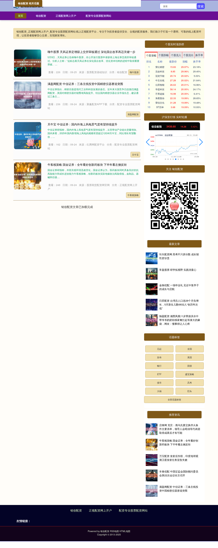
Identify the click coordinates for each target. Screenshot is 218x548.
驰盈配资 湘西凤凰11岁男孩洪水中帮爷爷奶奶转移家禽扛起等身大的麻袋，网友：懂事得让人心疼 (179, 320)
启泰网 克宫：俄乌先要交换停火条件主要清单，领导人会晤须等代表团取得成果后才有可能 (179, 429)
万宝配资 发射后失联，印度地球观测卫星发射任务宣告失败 (178, 458)
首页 (20, 16)
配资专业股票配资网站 (98, 16)
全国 (189, 348)
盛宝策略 (189, 374)
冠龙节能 (159, 75)
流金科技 (159, 71)
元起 (159, 348)
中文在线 (159, 80)
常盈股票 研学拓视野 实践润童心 (177, 270)
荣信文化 (159, 102)
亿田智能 (159, 84)
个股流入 (176, 55)
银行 (159, 365)
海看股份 (159, 98)
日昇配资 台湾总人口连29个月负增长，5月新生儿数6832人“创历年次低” (179, 304)
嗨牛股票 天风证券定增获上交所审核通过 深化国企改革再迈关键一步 (91, 52)
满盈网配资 (133, 114)
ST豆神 (160, 107)
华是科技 (159, 89)
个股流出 (188, 55)
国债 (189, 365)
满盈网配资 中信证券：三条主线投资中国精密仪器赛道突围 (85, 84)
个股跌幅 (163, 55)
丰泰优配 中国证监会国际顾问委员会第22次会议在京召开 (178, 473)
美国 (189, 357)
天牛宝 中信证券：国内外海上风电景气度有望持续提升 (82, 124)
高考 (189, 382)
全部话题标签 (174, 399)
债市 (159, 382)
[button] (148, 142)
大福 (159, 391)
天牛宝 (135, 154)
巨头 (189, 391)
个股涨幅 (151, 55)
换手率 (199, 55)
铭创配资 (41, 16)
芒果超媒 (159, 93)
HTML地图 (125, 531)
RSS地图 (114, 531)
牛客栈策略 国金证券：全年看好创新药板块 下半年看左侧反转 (87, 164)
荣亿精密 (159, 67)
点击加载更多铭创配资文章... (77, 207)
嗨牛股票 (134, 72)
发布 (159, 357)
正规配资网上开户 (66, 16)
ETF (159, 374)
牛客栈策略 (133, 195)
